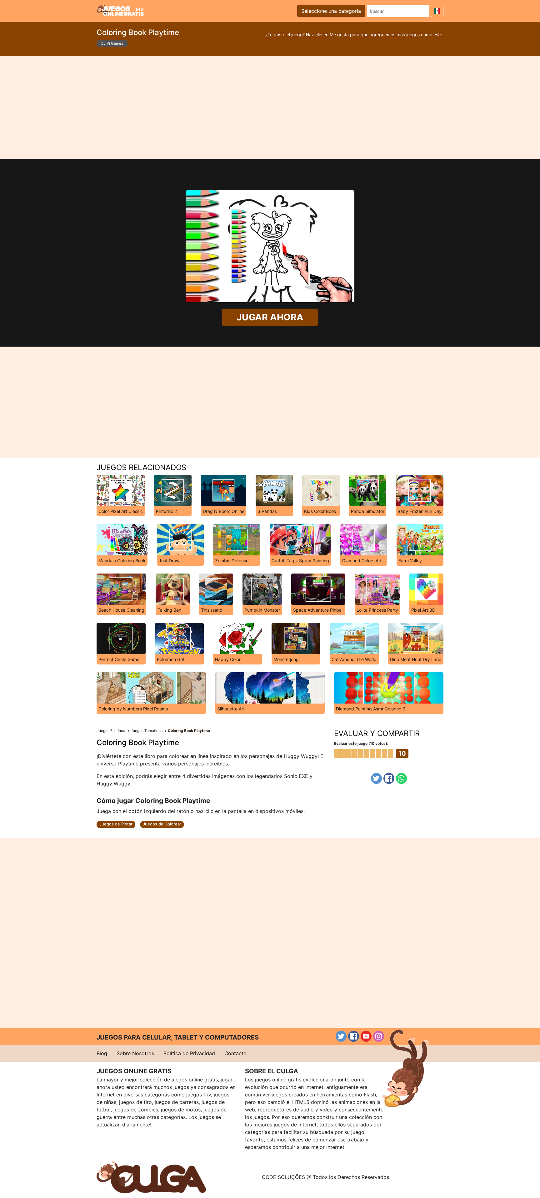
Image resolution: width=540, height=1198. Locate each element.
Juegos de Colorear (162, 823)
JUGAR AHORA (270, 317)
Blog (102, 1053)
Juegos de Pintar (115, 823)
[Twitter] (376, 778)
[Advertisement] (270, 107)
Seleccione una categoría (331, 11)
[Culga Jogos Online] (151, 1176)
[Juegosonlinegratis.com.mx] (120, 10)
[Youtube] (366, 1036)
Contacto (235, 1053)
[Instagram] (378, 1036)
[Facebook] (388, 778)
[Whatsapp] (401, 778)
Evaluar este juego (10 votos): (361, 743)
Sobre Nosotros (135, 1053)
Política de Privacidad (189, 1053)
